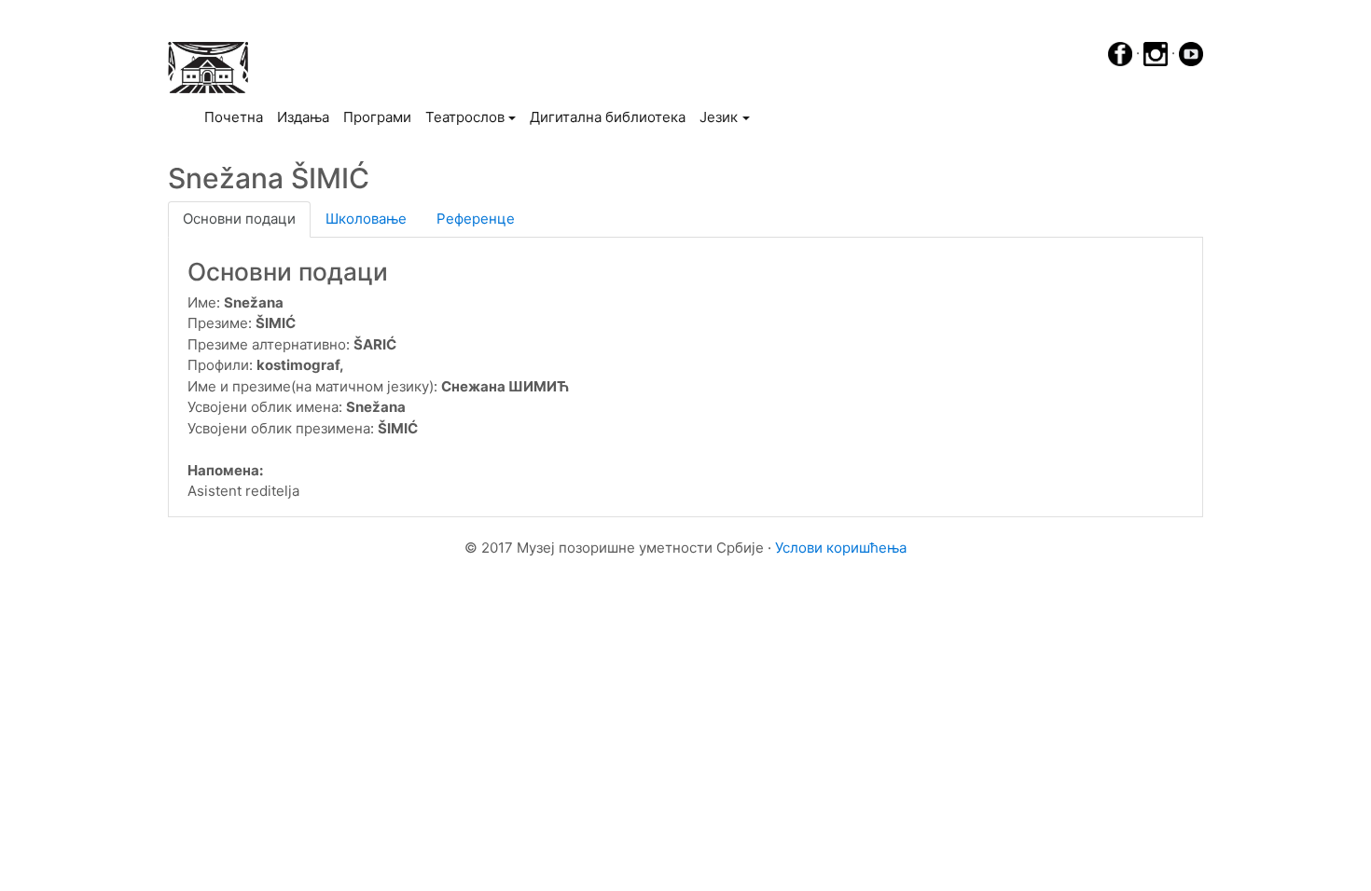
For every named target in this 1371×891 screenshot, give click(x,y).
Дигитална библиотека (608, 117)
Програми (377, 117)
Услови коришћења (841, 547)
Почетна (237, 116)
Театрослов (465, 117)
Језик (718, 117)
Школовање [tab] (366, 218)
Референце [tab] (475, 218)
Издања (303, 117)
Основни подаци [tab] (239, 218)
